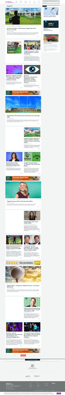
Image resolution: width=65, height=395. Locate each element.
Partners (54, 1)
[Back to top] (61, 389)
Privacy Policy (53, 390)
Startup (39, 2)
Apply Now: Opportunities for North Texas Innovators (48, 29)
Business (16, 2)
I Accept (59, 393)
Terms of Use (47, 390)
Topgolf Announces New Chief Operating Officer (20, 201)
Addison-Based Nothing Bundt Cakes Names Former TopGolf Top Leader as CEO (32, 310)
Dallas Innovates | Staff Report (29, 224)
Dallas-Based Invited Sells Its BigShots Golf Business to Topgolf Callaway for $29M (14, 247)
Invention (34, 2)
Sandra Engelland (27, 55)
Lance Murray (9, 288)
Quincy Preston (27, 251)
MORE (37, 36)
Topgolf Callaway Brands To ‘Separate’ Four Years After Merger (32, 164)
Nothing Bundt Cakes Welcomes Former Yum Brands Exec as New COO (13, 164)
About (47, 1)
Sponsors (50, 1)
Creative (20, 2)
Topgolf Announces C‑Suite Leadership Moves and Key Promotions (31, 53)
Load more (23, 355)
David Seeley (9, 31)
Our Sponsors (46, 383)
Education (25, 2)
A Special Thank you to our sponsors (32, 359)
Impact (30, 2)
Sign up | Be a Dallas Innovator (39, 390)
